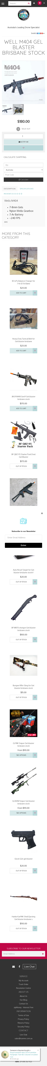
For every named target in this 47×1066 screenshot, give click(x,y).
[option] (23, 82)
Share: (34, 33)
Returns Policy (23, 1023)
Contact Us (23, 1004)
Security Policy (23, 1027)
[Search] (28, 3)
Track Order (23, 984)
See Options (21, 755)
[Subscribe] (42, 954)
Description (10, 189)
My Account (23, 980)
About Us (23, 996)
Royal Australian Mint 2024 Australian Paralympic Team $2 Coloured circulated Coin (24, 1055)
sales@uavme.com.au (23, 1038)
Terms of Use (23, 1015)
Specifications (26, 189)
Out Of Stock (21, 466)
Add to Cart (21, 293)
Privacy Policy (23, 1019)
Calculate (24, 180)
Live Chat (29, 966)
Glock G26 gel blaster (24, 859)
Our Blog (23, 1000)
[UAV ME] (23, 15)
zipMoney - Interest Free (23, 1007)
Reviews (8, 194)
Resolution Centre (23, 988)
